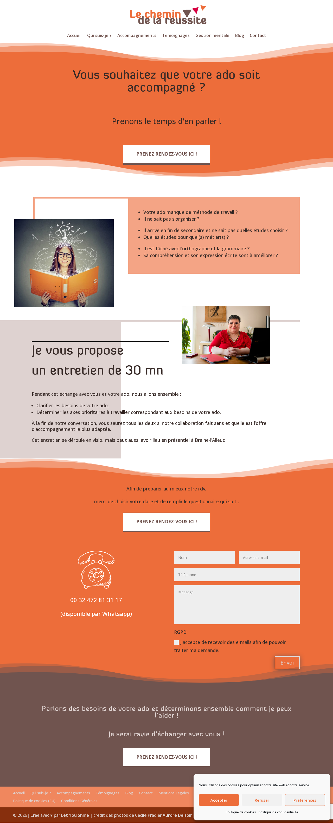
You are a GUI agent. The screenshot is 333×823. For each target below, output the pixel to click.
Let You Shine (75, 815)
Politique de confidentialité (278, 812)
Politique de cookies (241, 812)
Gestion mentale (212, 36)
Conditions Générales (79, 801)
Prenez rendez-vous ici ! (166, 154)
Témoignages (176, 36)
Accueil (74, 36)
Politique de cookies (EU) (34, 801)
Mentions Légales (173, 793)
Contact (258, 36)
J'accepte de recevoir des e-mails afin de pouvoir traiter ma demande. (230, 646)
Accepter (218, 800)
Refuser (262, 800)
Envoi (287, 662)
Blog (239, 36)
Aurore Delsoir (177, 815)
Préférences (304, 800)
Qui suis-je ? (99, 36)
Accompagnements (136, 36)
